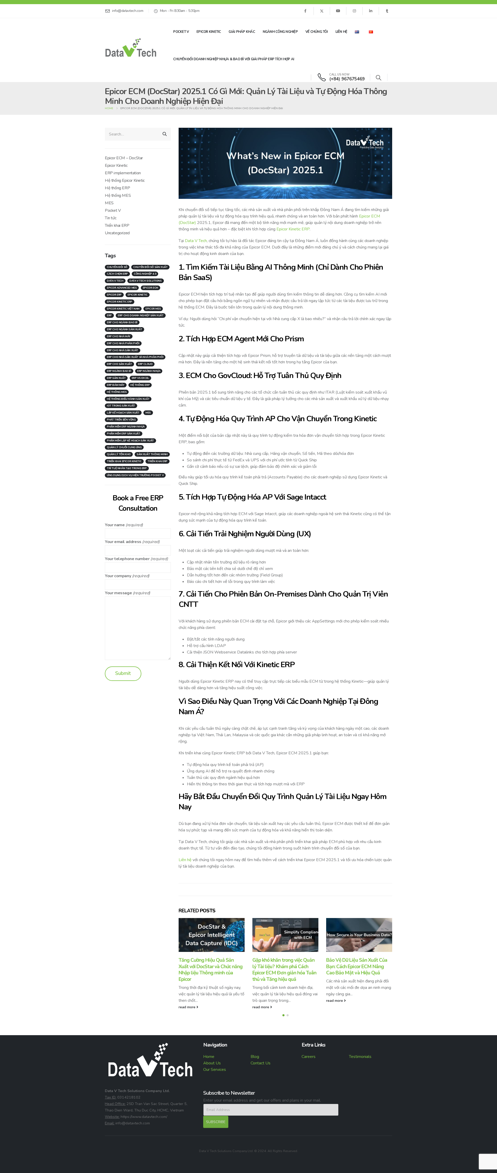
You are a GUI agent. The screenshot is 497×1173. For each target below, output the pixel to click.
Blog (255, 1056)
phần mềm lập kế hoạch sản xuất (130, 440)
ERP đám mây (116, 385)
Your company (118, 576)
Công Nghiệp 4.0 (145, 274)
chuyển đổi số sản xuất (150, 267)
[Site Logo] (131, 47)
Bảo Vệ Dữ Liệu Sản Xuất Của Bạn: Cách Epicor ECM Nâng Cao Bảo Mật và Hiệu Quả (356, 966)
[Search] (164, 134)
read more (187, 1007)
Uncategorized (117, 233)
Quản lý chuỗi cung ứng (124, 447)
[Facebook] (305, 11)
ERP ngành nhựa (148, 371)
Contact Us (261, 1063)
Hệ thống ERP (117, 188)
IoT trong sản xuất (121, 406)
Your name (115, 525)
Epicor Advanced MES (122, 288)
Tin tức (110, 218)
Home (208, 1056)
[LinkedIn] (371, 11)
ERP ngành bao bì (119, 371)
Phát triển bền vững (121, 420)
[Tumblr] (387, 11)
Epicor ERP (114, 295)
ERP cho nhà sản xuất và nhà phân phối (135, 357)
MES (109, 203)
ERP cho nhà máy (118, 336)
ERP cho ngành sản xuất (124, 329)
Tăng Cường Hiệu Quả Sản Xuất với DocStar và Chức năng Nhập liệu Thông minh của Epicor (211, 970)
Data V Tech (196, 241)
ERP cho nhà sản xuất (122, 350)
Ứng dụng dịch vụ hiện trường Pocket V (135, 475)
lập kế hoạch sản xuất (123, 413)
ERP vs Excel (140, 378)
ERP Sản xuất (116, 378)
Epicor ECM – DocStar (124, 158)
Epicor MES (153, 309)
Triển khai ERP (117, 225)
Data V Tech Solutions (145, 281)
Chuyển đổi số (117, 267)
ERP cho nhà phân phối (123, 343)
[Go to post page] (212, 935)
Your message (118, 593)
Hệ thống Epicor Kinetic (125, 180)
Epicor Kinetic (208, 31)
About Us (212, 1063)
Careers (309, 1056)
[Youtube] (338, 11)
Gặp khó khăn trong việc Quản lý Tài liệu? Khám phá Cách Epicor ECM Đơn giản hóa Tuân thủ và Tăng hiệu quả (284, 970)
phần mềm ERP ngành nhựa (126, 426)
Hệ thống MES (118, 195)
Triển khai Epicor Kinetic (124, 461)
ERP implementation (123, 173)
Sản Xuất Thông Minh (152, 454)
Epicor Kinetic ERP (293, 229)
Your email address (123, 542)
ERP (109, 315)
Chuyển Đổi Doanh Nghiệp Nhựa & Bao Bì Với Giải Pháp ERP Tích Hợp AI (233, 59)
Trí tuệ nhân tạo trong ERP (127, 468)
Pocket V (181, 31)
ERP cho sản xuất (119, 364)
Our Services (214, 1069)
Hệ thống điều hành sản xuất (128, 399)
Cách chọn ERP (117, 274)
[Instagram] (354, 11)
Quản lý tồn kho (119, 454)
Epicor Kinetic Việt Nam (123, 309)
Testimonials (360, 1056)
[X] (322, 11)
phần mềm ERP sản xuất (123, 433)
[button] (378, 78)
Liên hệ (341, 31)
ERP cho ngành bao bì (122, 322)
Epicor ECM (150, 288)
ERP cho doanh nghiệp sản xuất (140, 315)
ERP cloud (145, 364)
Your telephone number (127, 559)
